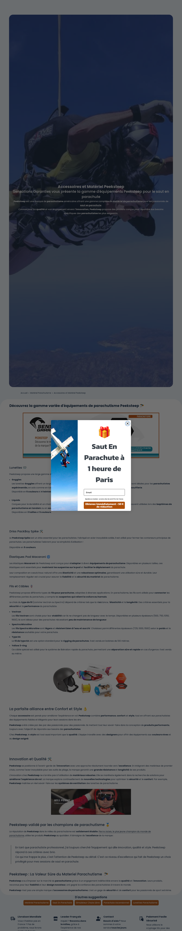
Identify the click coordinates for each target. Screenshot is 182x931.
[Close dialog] (127, 423)
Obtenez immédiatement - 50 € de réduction (104, 505)
